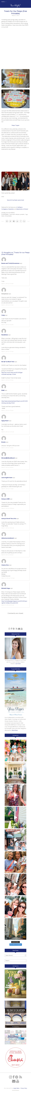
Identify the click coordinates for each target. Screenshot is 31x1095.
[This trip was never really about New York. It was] (15, 840)
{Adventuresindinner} (7, 538)
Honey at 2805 (5, 499)
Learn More (18, 663)
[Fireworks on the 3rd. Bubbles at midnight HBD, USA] (15, 795)
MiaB (2, 390)
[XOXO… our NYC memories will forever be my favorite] (15, 862)
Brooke (3, 442)
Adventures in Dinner (22, 209)
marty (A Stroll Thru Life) (8, 518)
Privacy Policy (24, 1088)
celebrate (17, 214)
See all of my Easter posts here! (15, 200)
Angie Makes (16, 1088)
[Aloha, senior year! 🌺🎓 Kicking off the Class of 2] (15, 750)
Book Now (15, 730)
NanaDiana (4, 335)
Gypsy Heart (5, 420)
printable (22, 214)
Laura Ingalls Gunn (6, 477)
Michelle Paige (5, 588)
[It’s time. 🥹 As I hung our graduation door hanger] (15, 773)
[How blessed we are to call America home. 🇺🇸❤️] (15, 817)
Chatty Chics (5, 565)
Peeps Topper (15, 125)
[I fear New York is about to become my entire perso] (15, 929)
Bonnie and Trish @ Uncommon (10, 263)
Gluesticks (11, 209)
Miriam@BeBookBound (8, 458)
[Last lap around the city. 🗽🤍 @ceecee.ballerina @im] (15, 884)
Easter (2, 216)
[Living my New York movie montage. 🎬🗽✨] (15, 907)
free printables (8, 216)
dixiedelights (6, 214)
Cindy (3, 315)
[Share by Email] (13, 221)
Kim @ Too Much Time (7, 361)
